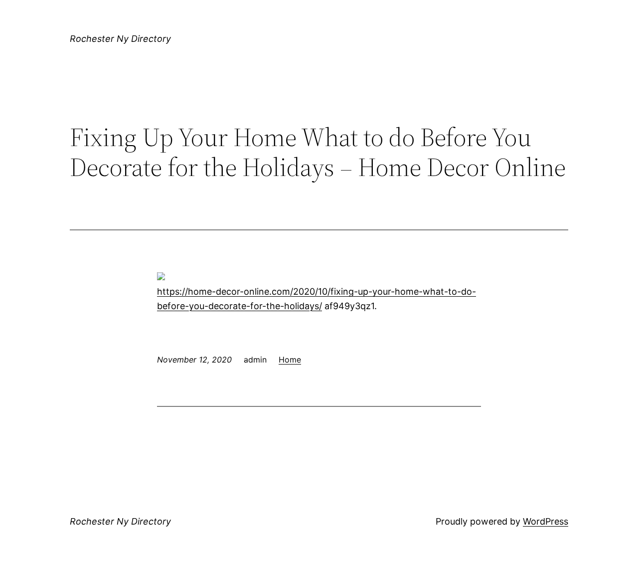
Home (290, 360)
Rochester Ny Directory (120, 38)
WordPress (545, 521)
